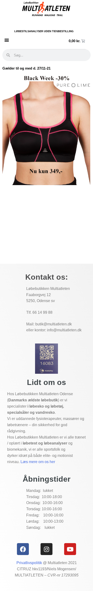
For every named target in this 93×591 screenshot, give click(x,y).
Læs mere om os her (38, 462)
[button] (6, 40)
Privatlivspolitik (29, 563)
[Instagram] (46, 549)
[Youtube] (70, 549)
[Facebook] (23, 549)
